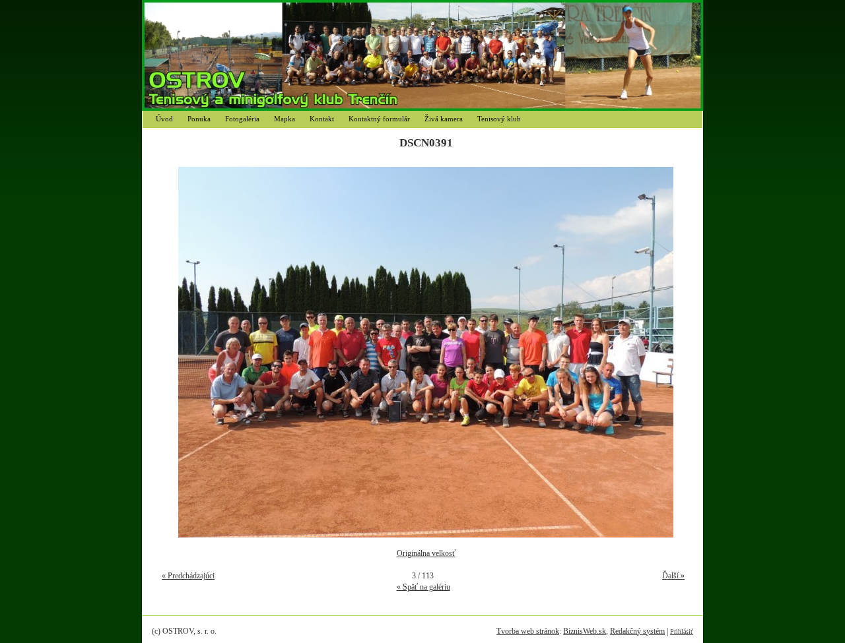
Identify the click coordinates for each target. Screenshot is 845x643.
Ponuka (199, 119)
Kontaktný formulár (379, 119)
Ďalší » (673, 575)
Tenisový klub (499, 119)
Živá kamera (443, 119)
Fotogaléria (242, 119)
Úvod (164, 119)
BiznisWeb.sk (584, 631)
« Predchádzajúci (188, 575)
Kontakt (322, 119)
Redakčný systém (637, 631)
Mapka (284, 119)
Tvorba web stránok (527, 631)
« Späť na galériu (423, 587)
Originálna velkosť (426, 553)
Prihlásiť (681, 631)
